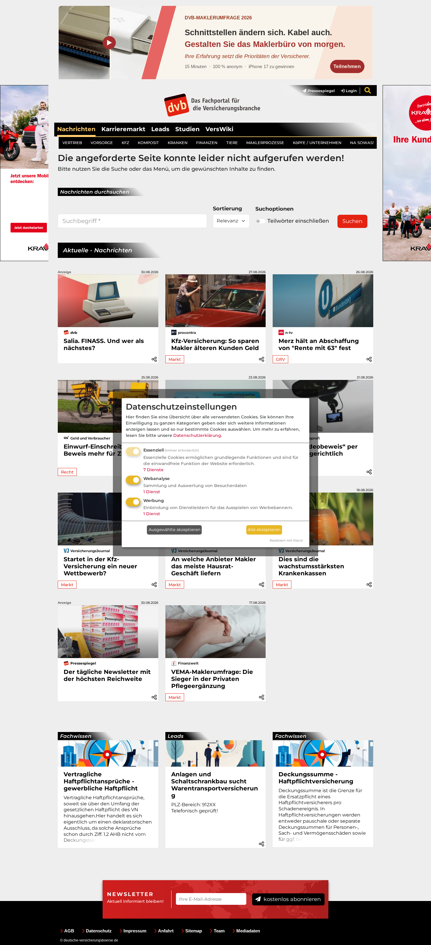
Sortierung (227, 208)
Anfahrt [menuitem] (166, 930)
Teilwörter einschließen (298, 221)
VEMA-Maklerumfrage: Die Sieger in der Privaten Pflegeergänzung (212, 678)
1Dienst (151, 491)
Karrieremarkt (123, 129)
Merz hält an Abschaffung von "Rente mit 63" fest (319, 344)
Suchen (352, 221)
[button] (154, 358)
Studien (187, 129)
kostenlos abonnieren (291, 899)
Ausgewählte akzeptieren (174, 529)
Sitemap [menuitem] (193, 930)
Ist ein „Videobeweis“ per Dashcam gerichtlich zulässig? (318, 453)
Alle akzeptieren (264, 529)
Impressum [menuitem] (134, 930)
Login (351, 90)
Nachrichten (76, 129)
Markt (175, 359)
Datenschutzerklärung (197, 435)
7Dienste (153, 469)
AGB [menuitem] (69, 930)
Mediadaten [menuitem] (248, 930)
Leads (160, 129)
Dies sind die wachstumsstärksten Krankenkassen (311, 566)
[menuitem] (316, 90)
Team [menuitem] (219, 930)
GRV (280, 359)
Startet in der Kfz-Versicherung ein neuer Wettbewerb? (100, 566)
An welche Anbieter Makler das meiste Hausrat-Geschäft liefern (213, 566)
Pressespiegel (320, 90)
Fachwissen (75, 736)
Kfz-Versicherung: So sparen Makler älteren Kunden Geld (215, 344)
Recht (67, 472)
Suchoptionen (274, 209)
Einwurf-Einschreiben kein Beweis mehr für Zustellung (107, 450)
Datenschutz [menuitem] (99, 930)
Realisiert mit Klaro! (286, 540)
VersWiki (219, 129)
